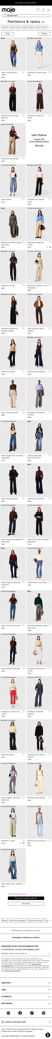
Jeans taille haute (44, 27)
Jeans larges (28, 27)
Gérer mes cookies (10, 1031)
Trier (8, 34)
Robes (4, 921)
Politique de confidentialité (18, 1029)
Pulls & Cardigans (17, 921)
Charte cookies (37, 1029)
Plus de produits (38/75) (26, 898)
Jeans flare (15, 27)
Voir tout (26, 904)
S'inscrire (48, 953)
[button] (38, 10)
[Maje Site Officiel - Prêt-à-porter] (8, 10)
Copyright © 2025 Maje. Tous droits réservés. (18, 1036)
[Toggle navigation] (48, 10)
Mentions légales (25, 1031)
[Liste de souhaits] (23, 72)
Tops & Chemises (35, 921)
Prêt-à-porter (17, 930)
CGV (3, 1029)
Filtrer (44, 34)
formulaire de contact (12, 970)
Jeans (4, 27)
